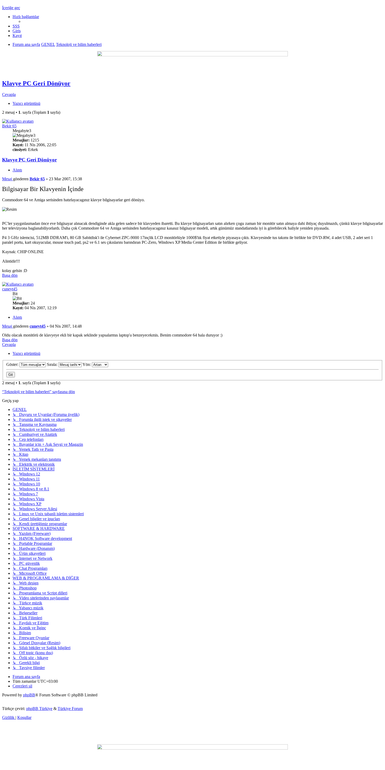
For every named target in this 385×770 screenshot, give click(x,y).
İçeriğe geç (11, 8)
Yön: (87, 364)
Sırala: (52, 364)
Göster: (12, 364)
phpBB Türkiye (39, 708)
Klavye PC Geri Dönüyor (36, 83)
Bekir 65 (9, 126)
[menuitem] (16, 26)
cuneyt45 (9, 289)
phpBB (29, 695)
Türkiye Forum (70, 708)
